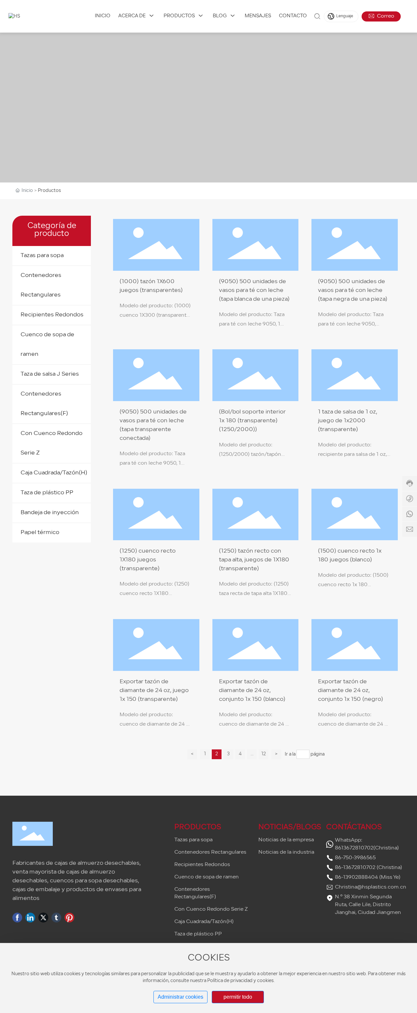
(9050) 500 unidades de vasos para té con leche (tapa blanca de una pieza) (254, 290)
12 (263, 754)
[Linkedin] (30, 917)
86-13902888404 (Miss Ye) (367, 877)
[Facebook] (17, 917)
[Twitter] (43, 917)
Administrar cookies (180, 997)
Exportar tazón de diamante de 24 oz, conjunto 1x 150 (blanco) (252, 690)
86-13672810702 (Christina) (368, 867)
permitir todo (237, 997)
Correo (385, 16)
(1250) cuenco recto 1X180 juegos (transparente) (148, 560)
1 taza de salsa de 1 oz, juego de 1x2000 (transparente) (347, 421)
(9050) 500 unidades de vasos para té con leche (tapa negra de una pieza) (352, 290)
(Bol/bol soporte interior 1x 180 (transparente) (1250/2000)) (252, 421)
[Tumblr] (56, 917)
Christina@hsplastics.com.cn (370, 887)
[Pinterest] (69, 917)
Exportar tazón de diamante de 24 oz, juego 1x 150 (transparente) (154, 690)
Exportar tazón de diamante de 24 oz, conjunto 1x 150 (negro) (350, 690)
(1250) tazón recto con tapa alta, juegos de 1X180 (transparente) (254, 560)
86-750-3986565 (355, 858)
